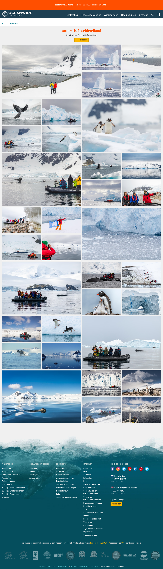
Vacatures (87, 522)
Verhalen (87, 475)
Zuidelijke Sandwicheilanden (13, 488)
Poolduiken (60, 468)
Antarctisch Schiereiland (12, 475)
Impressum (88, 532)
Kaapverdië (6, 478)
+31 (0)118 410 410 (118, 479)
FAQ (85, 471)
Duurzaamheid (89, 488)
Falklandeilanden (8, 481)
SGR (85, 510)
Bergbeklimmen (62, 475)
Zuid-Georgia (7, 484)
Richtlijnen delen (90, 506)
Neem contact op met (92, 519)
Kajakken (60, 494)
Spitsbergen (34, 478)
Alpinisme (60, 471)
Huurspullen (88, 468)
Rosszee (5, 497)
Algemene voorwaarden (93, 529)
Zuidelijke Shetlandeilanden (13, 491)
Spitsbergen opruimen (65, 484)
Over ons (143, 15)
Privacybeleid (88, 525)
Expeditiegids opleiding (92, 503)
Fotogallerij (87, 478)
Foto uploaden (81, 40)
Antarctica (72, 15)
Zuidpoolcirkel (7, 471)
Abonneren (116, 504)
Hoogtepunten (128, 15)
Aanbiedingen (111, 15)
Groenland (33, 468)
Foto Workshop (62, 481)
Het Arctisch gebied (91, 15)
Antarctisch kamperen (65, 478)
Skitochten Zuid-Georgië (66, 488)
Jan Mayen (33, 475)
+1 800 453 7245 (117, 491)
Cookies (94, 566)
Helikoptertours (62, 491)
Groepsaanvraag (90, 535)
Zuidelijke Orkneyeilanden (12, 494)
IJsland (32, 471)
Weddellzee (6, 468)
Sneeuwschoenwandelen (66, 497)
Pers (85, 481)
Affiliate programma (91, 484)
